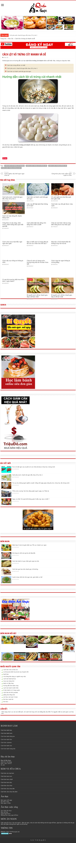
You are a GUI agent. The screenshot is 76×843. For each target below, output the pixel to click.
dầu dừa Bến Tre (48, 712)
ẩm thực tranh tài (8, 699)
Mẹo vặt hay (4, 812)
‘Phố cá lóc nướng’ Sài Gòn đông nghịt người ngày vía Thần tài (30, 491)
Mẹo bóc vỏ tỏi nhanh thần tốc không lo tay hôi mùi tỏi (61, 242)
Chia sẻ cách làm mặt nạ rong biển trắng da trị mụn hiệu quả (61, 223)
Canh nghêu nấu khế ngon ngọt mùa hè (14, 174)
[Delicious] (43, 840)
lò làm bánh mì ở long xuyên (11, 690)
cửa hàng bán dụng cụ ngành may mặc (14, 676)
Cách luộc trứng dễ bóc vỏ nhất (16, 65)
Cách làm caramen (6, 742)
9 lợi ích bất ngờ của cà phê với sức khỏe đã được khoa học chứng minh (33, 467)
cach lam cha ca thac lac (10, 669)
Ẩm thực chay (5, 801)
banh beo (6, 674)
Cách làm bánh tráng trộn (8, 748)
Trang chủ (3, 38)
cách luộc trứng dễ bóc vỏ (57, 165)
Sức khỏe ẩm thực (6, 810)
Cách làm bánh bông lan (8, 736)
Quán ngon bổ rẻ (5, 813)
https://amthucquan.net (12, 831)
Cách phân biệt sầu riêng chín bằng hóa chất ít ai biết (36, 223)
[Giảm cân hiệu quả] (15, 410)
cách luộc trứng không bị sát (11, 168)
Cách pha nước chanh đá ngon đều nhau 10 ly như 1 (22, 68)
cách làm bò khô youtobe (10, 692)
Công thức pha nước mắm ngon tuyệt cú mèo (62, 174)
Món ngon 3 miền (6, 803)
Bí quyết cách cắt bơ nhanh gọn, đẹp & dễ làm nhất (37, 296)
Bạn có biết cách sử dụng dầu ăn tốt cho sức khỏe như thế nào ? (37, 242)
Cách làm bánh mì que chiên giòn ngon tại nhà (25, 561)
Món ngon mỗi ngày (6, 800)
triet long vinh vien (34, 712)
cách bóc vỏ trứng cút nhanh (14, 165)
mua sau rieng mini (8, 681)
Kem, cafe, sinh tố (6, 763)
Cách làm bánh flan (6, 739)
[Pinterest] (39, 840)
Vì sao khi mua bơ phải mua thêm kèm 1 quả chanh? (13, 280)
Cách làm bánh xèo (6, 745)
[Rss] (31, 840)
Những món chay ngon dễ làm (9, 815)
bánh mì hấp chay (8, 683)
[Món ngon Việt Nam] (38, 22)
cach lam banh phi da (9, 679)
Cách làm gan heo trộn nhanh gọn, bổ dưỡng (25, 569)
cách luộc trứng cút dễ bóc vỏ (36, 165)
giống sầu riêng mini (9, 694)
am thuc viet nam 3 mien (10, 697)
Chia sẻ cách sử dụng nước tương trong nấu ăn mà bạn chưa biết (37, 262)
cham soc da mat (13, 712)
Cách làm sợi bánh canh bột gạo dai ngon (19, 71)
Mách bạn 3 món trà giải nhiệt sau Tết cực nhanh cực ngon (29, 545)
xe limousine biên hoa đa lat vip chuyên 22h (15, 672)
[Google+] (33, 840)
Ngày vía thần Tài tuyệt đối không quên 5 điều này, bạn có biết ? (30, 499)
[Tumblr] (45, 840)
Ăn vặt (3, 765)
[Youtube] (41, 840)
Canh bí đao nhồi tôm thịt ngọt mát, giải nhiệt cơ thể (27, 577)
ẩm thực (5, 701)
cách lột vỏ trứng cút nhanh (34, 60)
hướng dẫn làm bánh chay (11, 685)
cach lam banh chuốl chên (10, 688)
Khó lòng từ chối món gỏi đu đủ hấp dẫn (23, 553)
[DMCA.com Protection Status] (7, 833)
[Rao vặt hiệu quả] (15, 438)
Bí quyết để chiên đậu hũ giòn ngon (38, 529)
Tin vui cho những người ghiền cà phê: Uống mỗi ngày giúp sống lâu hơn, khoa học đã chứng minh (36, 35)
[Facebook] (35, 840)
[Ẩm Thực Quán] (38, 7)
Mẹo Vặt (10, 38)
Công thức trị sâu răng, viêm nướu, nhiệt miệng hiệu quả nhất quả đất (12, 224)
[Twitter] (37, 840)
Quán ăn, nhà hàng (6, 762)
